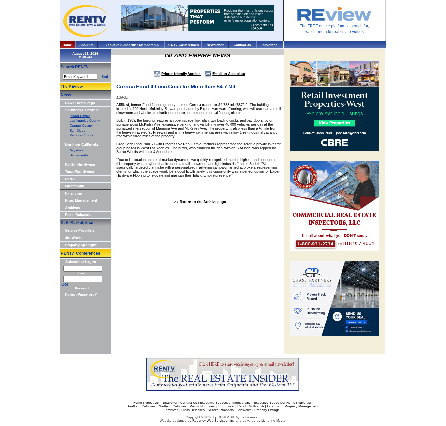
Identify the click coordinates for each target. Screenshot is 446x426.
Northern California (81, 145)
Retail (70, 179)
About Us (86, 45)
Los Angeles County (85, 120)
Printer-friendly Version (181, 74)
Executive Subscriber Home (274, 402)
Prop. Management (81, 200)
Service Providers (80, 230)
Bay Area (76, 150)
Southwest (226, 406)
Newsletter (215, 45)
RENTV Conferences (183, 45)
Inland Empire (80, 116)
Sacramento (79, 155)
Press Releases (78, 215)
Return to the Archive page (203, 202)
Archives (72, 208)
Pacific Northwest (80, 164)
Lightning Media (273, 420)
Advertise (270, 45)
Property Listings (266, 410)
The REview (72, 86)
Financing (73, 193)
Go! (105, 76)
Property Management (301, 406)
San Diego (78, 130)
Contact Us (242, 45)
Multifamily (74, 186)
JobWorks (73, 238)
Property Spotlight (81, 245)
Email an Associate (228, 74)
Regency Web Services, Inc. (213, 420)
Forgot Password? (81, 294)
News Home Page (80, 103)
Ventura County (81, 135)
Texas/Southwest (79, 172)
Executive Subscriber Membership (131, 45)
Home (67, 45)
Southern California (82, 110)
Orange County (81, 125)
